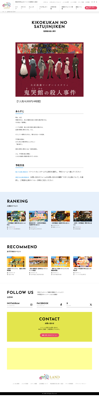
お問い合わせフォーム (50, 335)
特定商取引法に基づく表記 (56, 383)
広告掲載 (87, 2)
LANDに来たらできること (55, 2)
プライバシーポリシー (80, 383)
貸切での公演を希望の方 (22, 177)
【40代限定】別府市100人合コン (60, 223)
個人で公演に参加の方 (21, 172)
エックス (69, 304)
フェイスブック (42, 304)
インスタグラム (13, 304)
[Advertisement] (49, 359)
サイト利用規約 (69, 383)
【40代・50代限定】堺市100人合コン (82, 223)
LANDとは (45, 2)
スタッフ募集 (81, 2)
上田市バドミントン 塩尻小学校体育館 (16, 269)
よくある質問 (66, 2)
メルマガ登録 (73, 2)
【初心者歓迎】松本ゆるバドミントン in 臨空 (38, 269)
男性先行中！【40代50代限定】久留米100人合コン (38, 223)
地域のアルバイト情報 (67, 7)
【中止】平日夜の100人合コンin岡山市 (82, 269)
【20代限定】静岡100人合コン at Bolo (16, 223)
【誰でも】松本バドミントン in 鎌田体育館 (60, 269)
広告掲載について (43, 383)
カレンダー (31, 7)
